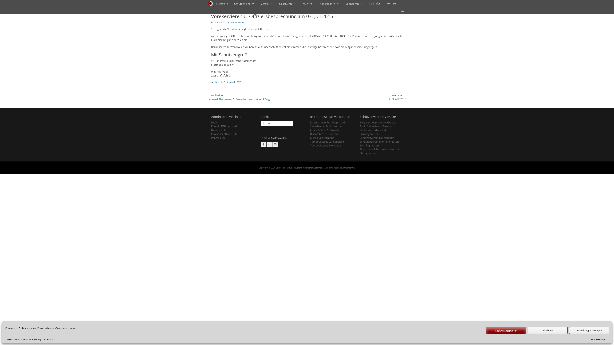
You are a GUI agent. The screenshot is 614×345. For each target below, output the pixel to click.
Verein (265, 4)
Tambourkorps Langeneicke (327, 141)
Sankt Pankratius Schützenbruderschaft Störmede (299, 167)
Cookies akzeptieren (506, 330)
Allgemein (218, 82)
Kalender (374, 3)
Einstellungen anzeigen (589, 330)
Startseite (222, 3)
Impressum (48, 339)
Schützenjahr (242, 4)
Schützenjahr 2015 (232, 82)
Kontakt (391, 3)
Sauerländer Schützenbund (326, 126)
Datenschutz (218, 130)
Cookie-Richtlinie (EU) (224, 134)
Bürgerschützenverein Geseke (378, 122)
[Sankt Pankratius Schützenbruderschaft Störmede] (210, 3)
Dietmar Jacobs (236, 22)
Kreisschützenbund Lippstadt (328, 122)
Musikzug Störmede (322, 138)
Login (214, 122)
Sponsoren (352, 4)
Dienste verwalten (598, 339)
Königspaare (327, 4)
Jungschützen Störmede (324, 130)
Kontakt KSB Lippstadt (224, 126)
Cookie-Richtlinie (12, 339)
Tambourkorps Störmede (325, 145)
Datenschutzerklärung (31, 339)
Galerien (308, 3)
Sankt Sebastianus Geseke (375, 126)
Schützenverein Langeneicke (377, 138)
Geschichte (286, 4)
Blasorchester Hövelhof (324, 134)
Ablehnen (548, 330)
